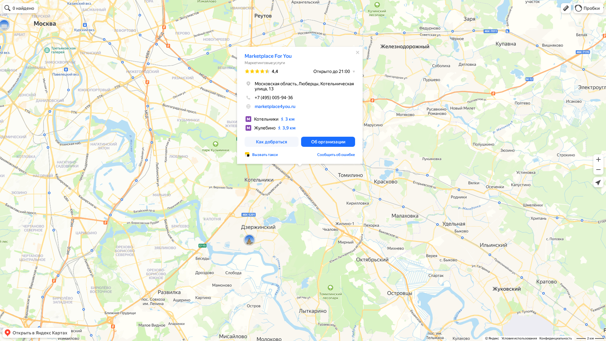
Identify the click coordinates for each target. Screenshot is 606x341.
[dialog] (300, 105)
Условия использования (519, 338)
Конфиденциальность (555, 338)
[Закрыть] (357, 52)
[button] (566, 8)
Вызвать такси (265, 155)
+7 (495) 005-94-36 (274, 97)
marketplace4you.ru (275, 106)
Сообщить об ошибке (336, 155)
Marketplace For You (268, 56)
